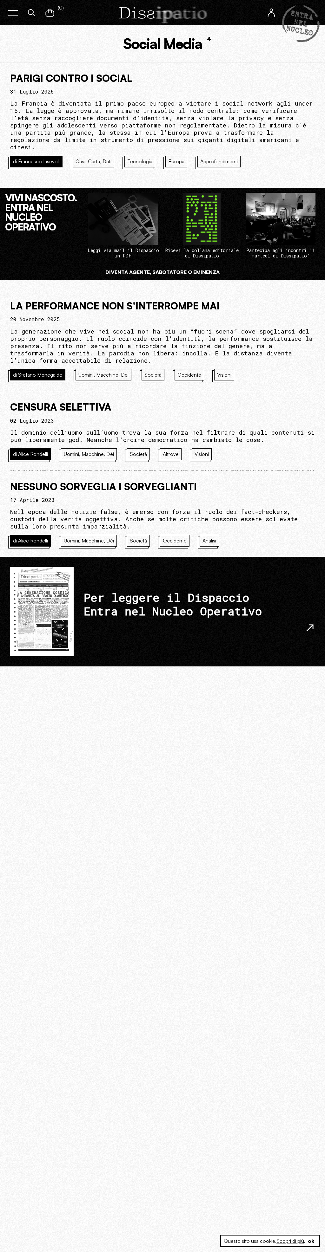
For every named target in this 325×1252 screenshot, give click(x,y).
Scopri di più (290, 1241)
